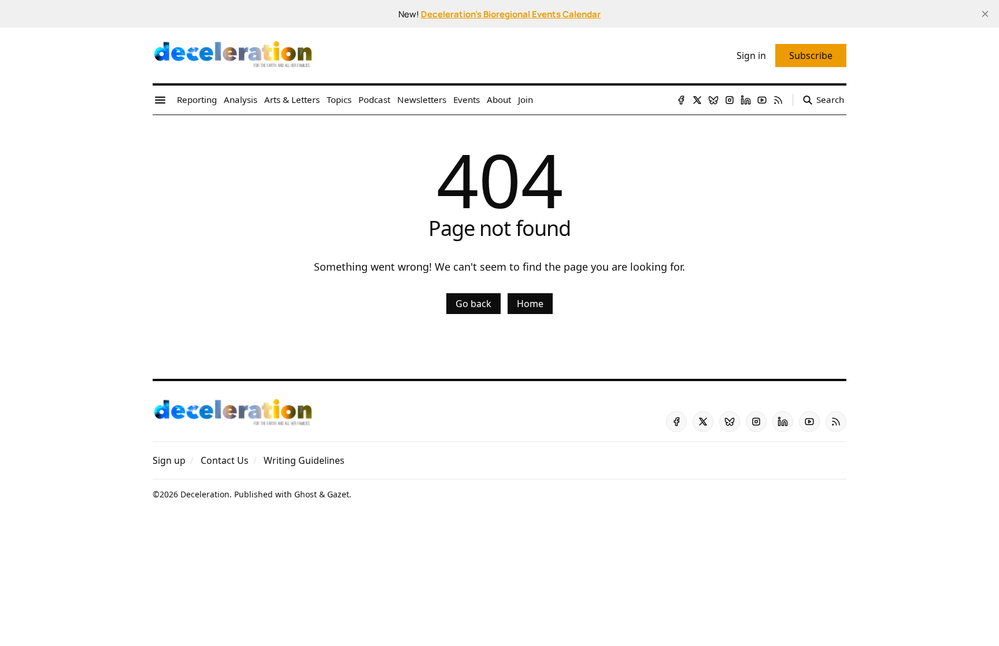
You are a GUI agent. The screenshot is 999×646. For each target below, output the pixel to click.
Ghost (305, 494)
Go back (473, 303)
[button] (169, 460)
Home (530, 303)
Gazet (338, 494)
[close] (985, 14)
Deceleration (205, 494)
